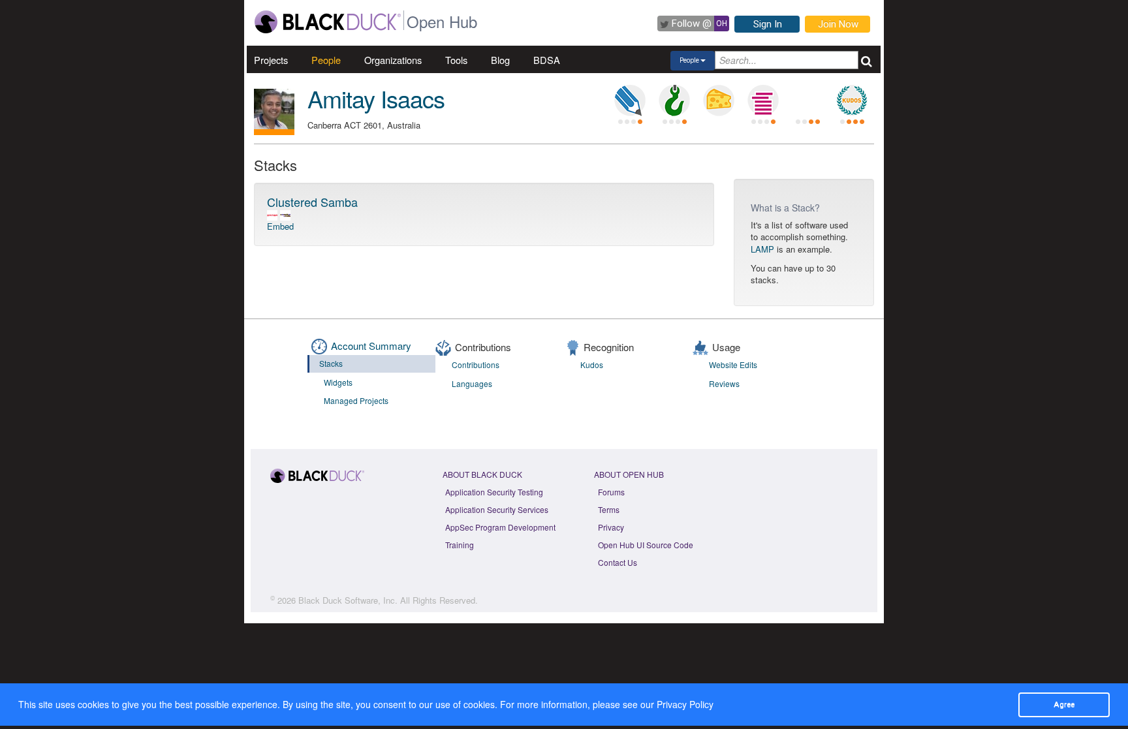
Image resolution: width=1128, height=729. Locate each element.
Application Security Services (496, 509)
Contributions (475, 364)
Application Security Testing (494, 491)
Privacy (611, 527)
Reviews (724, 383)
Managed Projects (356, 400)
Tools (456, 60)
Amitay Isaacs (376, 98)
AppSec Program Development (500, 527)
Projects (271, 60)
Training (459, 544)
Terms (608, 509)
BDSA (546, 60)
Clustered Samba (312, 201)
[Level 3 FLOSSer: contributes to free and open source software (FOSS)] (807, 100)
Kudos (591, 364)
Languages (472, 383)
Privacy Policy (685, 704)
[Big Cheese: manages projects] (718, 100)
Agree (1064, 704)
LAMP (762, 249)
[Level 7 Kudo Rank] (852, 100)
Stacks (331, 363)
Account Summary (371, 345)
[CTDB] (285, 214)
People (326, 60)
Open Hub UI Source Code (645, 544)
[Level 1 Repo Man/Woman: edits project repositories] (674, 100)
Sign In (767, 24)
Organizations (393, 60)
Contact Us (617, 562)
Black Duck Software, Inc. (348, 600)
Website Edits (733, 364)
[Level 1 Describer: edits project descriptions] (630, 100)
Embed (280, 226)
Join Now (838, 24)
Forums (611, 491)
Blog (500, 60)
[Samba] (272, 214)
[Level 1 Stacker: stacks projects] (763, 100)
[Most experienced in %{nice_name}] (274, 132)
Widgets (338, 382)
